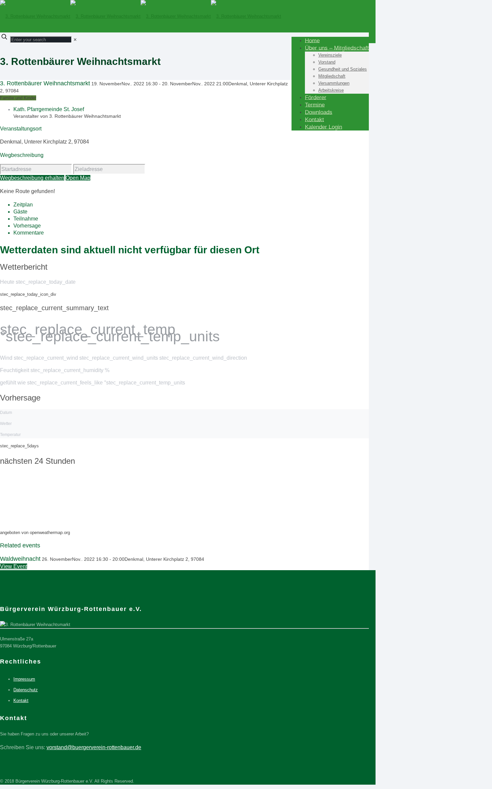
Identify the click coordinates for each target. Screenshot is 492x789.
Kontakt (20, 700)
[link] (75, 39)
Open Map (78, 178)
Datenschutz (25, 689)
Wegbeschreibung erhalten (32, 178)
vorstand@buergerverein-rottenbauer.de (94, 747)
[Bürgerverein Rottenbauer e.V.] (140, 16)
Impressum (24, 679)
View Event (13, 566)
